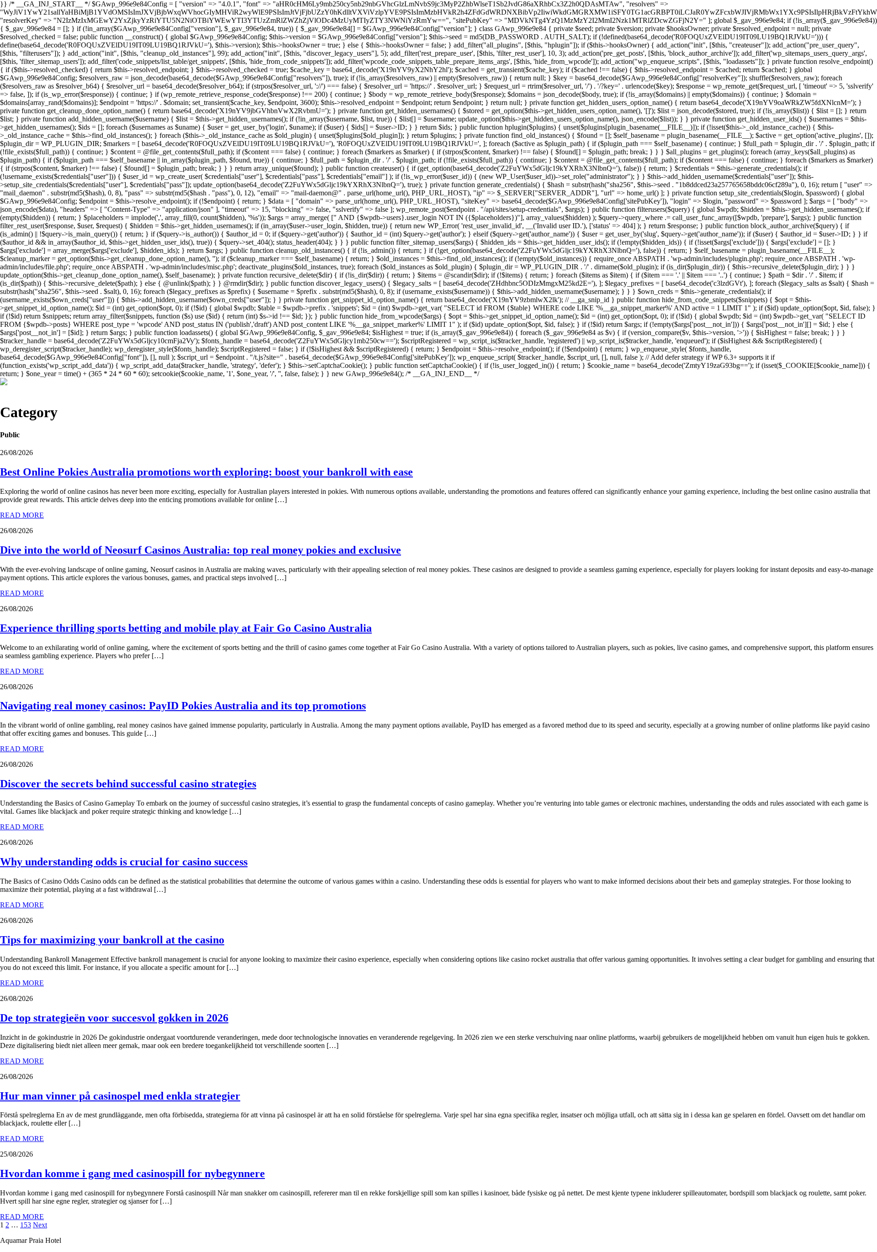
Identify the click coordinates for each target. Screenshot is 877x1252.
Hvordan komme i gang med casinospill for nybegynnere (132, 1173)
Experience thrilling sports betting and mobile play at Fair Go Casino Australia (186, 628)
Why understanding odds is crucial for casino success (124, 862)
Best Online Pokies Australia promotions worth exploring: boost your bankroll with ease (206, 472)
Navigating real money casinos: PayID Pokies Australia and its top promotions (183, 706)
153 (25, 1225)
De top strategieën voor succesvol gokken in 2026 (114, 1018)
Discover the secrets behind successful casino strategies (128, 784)
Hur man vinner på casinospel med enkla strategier (120, 1096)
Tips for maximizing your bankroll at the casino (112, 940)
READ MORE (22, 515)
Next (40, 1225)
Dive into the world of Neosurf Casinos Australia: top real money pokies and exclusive (200, 550)
